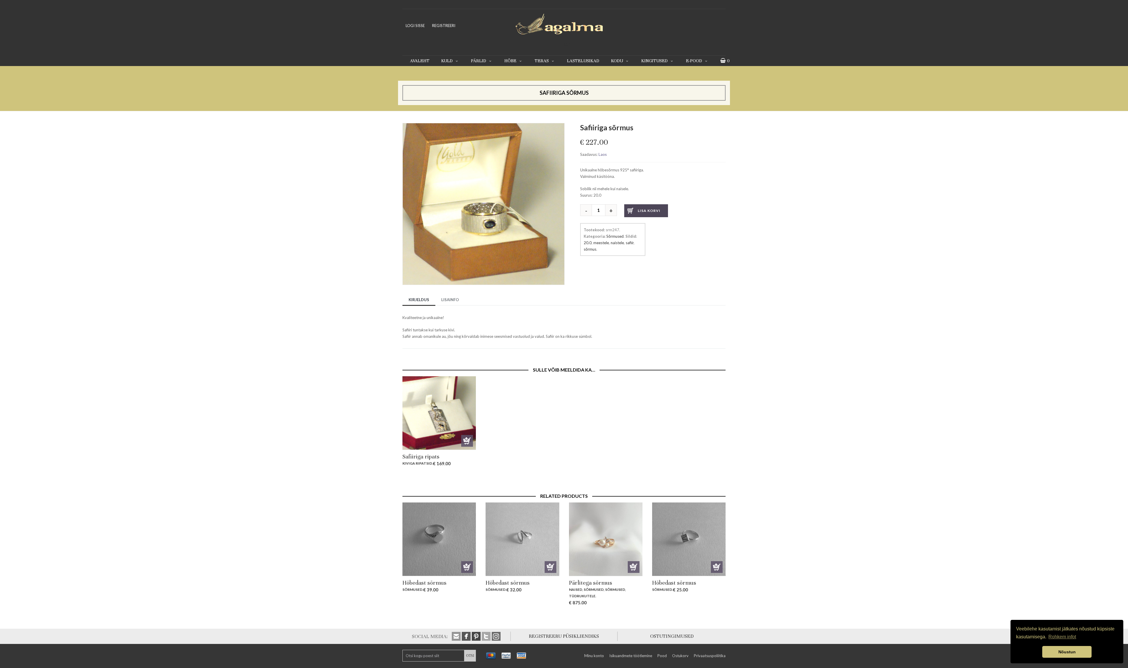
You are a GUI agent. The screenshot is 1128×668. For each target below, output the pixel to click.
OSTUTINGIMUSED (672, 636)
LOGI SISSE (415, 25)
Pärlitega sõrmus (590, 582)
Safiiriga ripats (420, 456)
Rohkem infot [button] (1062, 636)
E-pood (694, 60)
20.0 (588, 242)
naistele (617, 242)
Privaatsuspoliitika (710, 655)
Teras (542, 60)
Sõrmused (615, 236)
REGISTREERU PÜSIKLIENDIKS (564, 636)
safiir (630, 242)
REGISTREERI (443, 25)
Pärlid (478, 60)
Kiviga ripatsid (417, 463)
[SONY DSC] (483, 126)
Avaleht (419, 60)
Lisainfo (450, 299)
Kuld (447, 60)
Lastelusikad (583, 60)
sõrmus (590, 249)
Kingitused (654, 60)
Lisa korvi (649, 210)
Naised (575, 589)
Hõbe (510, 60)
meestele (601, 242)
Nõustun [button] (1067, 652)
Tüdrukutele (582, 596)
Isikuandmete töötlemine (630, 655)
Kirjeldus (419, 299)
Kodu (617, 60)
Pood (662, 655)
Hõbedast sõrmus (424, 582)
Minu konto (594, 655)
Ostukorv (680, 655)
